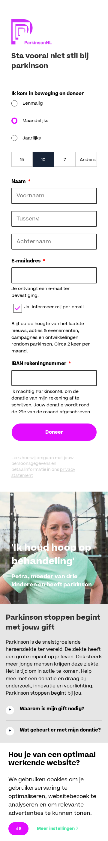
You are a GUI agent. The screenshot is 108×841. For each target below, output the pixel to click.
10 (43, 160)
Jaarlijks (31, 138)
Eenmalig (32, 103)
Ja (18, 828)
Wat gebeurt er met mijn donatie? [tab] (60, 730)
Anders (88, 160)
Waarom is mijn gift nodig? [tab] (52, 708)
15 (22, 160)
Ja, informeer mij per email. (54, 307)
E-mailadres (28, 261)
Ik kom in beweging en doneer (47, 94)
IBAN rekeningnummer (41, 364)
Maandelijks (35, 121)
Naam (20, 182)
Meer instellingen (56, 829)
